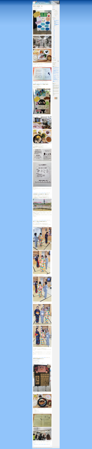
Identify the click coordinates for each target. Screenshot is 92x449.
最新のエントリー (55, 66)
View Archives (54, 18)
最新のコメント (54, 83)
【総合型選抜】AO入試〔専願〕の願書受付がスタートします (56, 24)
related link (45, 357)
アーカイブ (54, 17)
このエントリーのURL (41, 357)
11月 (54, 36)
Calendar (54, 9)
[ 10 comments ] (34, 357)
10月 (54, 30)
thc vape (54, 84)
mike (58, 87)
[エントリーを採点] (46, 357)
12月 (54, 29)
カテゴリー (54, 57)
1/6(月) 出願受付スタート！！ (56, 78)
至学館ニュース (39, 85)
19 (57, 13)
